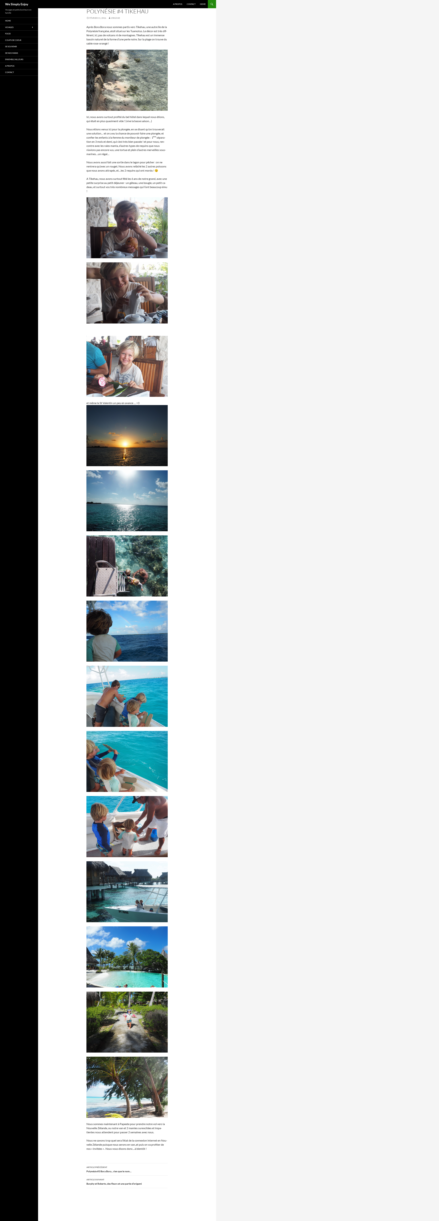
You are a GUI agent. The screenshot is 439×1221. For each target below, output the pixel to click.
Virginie (115, 18)
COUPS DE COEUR (13, 40)
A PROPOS (177, 4)
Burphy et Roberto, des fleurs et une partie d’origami (114, 1181)
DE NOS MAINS (11, 53)
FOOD (8, 33)
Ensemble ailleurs (14, 59)
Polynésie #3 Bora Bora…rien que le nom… (109, 1169)
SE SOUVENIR (11, 46)
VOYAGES (9, 27)
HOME (203, 4)
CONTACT (191, 4)
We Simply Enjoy (16, 4)
